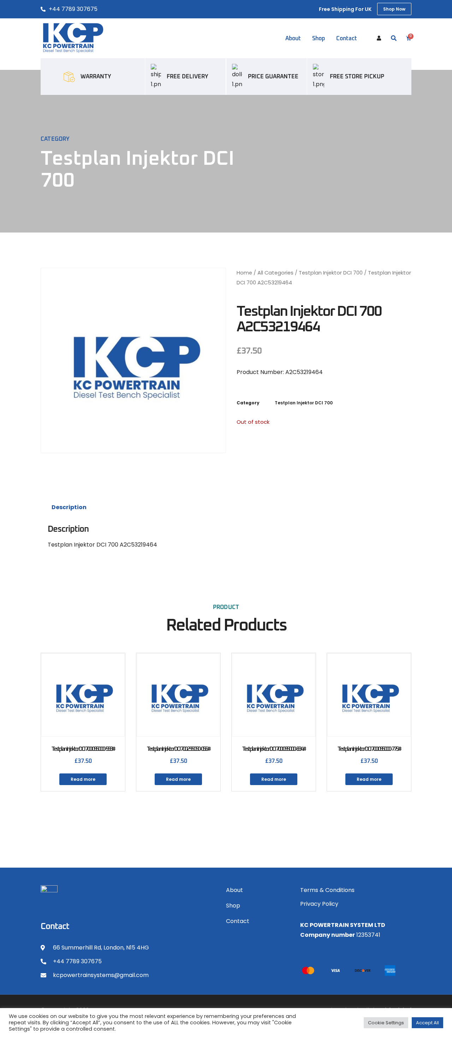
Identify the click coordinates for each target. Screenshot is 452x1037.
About (293, 38)
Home (244, 272)
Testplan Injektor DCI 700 (331, 272)
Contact (346, 38)
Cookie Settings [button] (386, 1022)
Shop (318, 38)
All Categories (275, 272)
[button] (394, 38)
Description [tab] (69, 507)
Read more (83, 779)
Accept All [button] (427, 1022)
